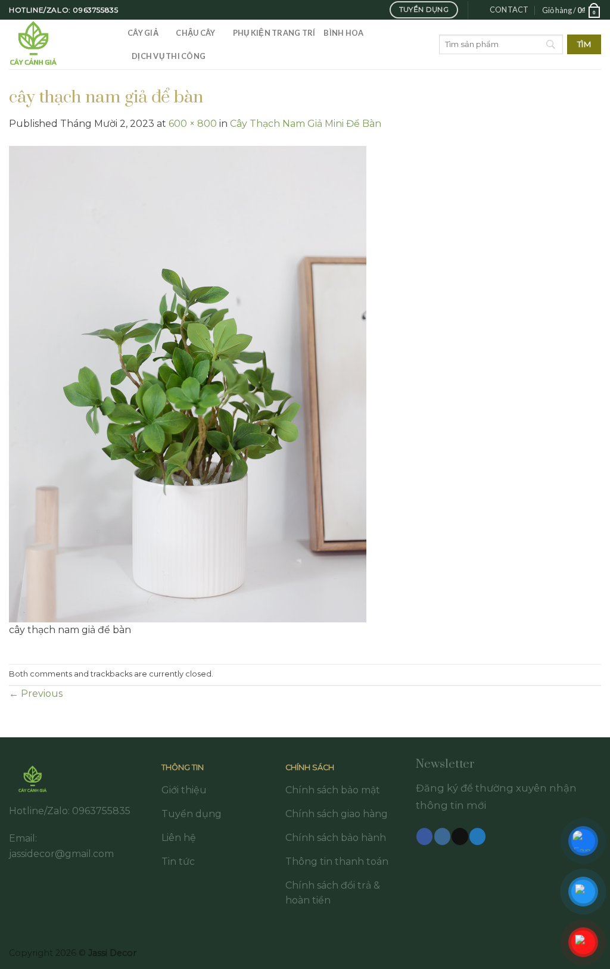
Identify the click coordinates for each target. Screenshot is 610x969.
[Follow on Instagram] (442, 836)
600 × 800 (193, 123)
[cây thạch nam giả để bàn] (187, 383)
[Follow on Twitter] (477, 836)
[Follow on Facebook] (424, 836)
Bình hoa (343, 33)
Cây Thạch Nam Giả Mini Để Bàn (305, 123)
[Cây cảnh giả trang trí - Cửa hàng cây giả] (59, 44)
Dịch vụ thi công (169, 56)
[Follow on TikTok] (460, 836)
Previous (36, 693)
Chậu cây (195, 33)
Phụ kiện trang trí (274, 33)
